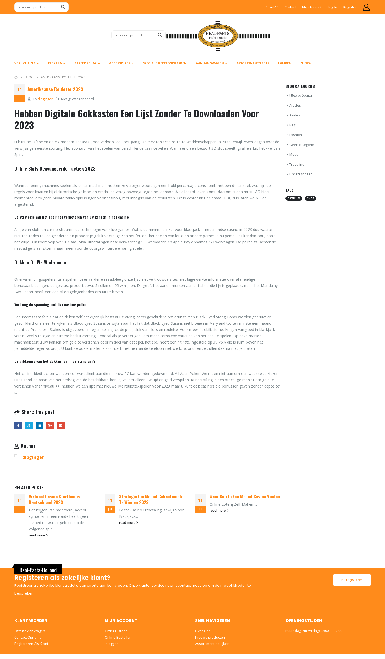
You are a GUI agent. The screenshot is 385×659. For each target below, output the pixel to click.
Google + (50, 425)
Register (349, 7)
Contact (290, 7)
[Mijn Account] (366, 7)
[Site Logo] (218, 35)
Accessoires (119, 63)
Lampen (284, 63)
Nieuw (306, 63)
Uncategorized (301, 174)
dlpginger (45, 99)
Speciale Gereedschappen (165, 63)
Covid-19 (272, 7)
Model (294, 154)
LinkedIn (39, 425)
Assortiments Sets (252, 63)
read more (37, 535)
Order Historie (116, 631)
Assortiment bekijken (212, 643)
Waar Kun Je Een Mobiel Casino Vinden (245, 496)
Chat (310, 198)
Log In (332, 7)
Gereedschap (85, 63)
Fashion (295, 134)
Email (60, 425)
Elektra (55, 63)
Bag (292, 125)
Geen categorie (301, 144)
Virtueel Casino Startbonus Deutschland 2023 (54, 499)
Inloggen (112, 643)
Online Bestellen (118, 637)
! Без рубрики (300, 95)
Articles (295, 105)
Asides (294, 115)
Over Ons (203, 631)
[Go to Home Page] (16, 77)
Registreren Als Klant (31, 643)
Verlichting (25, 63)
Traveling (296, 164)
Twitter (29, 425)
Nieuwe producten (210, 637)
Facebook (18, 425)
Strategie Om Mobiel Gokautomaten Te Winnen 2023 (152, 499)
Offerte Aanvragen (29, 631)
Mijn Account (311, 7)
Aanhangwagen (210, 63)
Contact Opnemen (29, 637)
